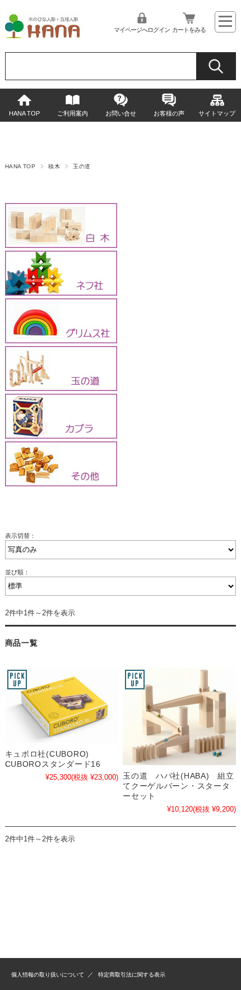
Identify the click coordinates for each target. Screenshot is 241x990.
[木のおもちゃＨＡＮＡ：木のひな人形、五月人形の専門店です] (43, 35)
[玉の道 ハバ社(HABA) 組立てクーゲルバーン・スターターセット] (179, 716)
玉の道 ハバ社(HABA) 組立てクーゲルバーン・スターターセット (178, 785)
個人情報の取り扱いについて (47, 974)
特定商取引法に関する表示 (131, 974)
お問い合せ (120, 113)
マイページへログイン (142, 29)
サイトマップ (216, 113)
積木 (54, 166)
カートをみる (189, 29)
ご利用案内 (72, 113)
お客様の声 (169, 113)
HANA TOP (24, 113)
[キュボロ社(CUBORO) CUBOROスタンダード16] (61, 705)
